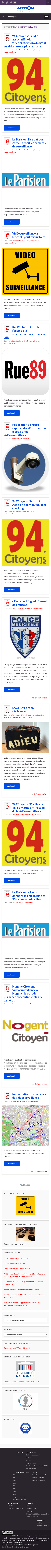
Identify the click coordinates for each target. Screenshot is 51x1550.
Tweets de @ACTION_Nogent (17, 1348)
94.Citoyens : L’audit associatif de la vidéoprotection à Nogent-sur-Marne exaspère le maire (25, 41)
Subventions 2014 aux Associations (37, 1514)
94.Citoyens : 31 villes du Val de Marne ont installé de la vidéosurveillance (28, 807)
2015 (14, 1475)
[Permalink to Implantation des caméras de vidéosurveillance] (25, 1125)
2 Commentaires (40, 794)
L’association (31, 1452)
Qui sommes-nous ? (32, 1455)
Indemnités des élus (19, 1499)
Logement (29, 1511)
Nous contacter (31, 1469)
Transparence (34, 241)
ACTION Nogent (9, 16)
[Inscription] (25, 1428)
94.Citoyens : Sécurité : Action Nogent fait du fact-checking (29, 504)
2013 (14, 1480)
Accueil (20, 1452)
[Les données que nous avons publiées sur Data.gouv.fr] (14, 2)
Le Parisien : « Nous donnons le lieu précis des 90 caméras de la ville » (28, 896)
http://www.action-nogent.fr (28, 1545)
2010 (14, 1488)
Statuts (28, 1460)
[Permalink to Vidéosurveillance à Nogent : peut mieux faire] (25, 271)
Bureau (28, 1458)
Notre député (13, 1503)
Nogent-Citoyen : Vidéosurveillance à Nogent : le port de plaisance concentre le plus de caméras (23, 993)
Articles (39, 1523)
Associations (16, 715)
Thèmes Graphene (22, 1547)
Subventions (8, 717)
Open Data (25, 512)
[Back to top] (45, 1544)
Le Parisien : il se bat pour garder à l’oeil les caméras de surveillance (29, 143)
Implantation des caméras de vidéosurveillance (29, 1095)
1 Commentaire (41, 698)
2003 (14, 1491)
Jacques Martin (31, 715)
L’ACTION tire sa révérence (23, 709)
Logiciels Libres (31, 1508)
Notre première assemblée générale (17, 1269)
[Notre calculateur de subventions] (25, 1234)
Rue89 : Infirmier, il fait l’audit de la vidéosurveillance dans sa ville (24, 332)
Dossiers (29, 1503)
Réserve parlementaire (15, 1508)
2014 (14, 1478)
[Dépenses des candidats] (25, 1401)
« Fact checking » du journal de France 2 (29, 602)
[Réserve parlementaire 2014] (25, 1369)
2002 (14, 1494)
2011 (14, 1486)
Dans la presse (28, 50)
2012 (14, 1483)
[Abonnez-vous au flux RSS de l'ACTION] (3, 2)
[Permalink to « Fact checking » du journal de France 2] (25, 636)
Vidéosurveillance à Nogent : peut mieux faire (28, 235)
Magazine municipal (19, 1497)
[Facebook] (11, 2)
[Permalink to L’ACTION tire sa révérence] (25, 737)
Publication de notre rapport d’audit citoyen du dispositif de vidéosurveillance (25, 430)
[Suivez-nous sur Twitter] (7, 2)
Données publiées (43, 1526)
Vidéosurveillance (10, 52)
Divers (14, 608)
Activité (10, 1506)
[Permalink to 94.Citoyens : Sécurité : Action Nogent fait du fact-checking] (25, 542)
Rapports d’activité (38, 1478)
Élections (29, 1506)
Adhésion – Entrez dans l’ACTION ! (37, 1466)
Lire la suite (11, 128)
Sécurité (36, 50)
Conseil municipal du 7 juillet (14, 1263)
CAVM (34, 1472)
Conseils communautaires (40, 1475)
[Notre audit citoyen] (25, 1205)
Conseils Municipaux (21, 1472)
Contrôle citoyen (17, 50)
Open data (41, 1520)
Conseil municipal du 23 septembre (17, 1258)
